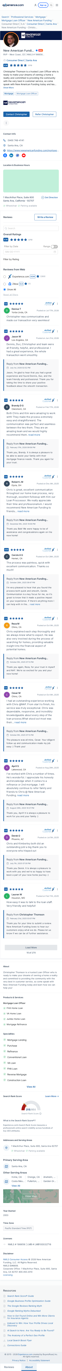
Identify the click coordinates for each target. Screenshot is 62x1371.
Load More (31, 947)
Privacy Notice (18, 1360)
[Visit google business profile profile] (17, 155)
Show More (8, 87)
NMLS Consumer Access (15, 1259)
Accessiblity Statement (39, 1360)
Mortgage (40, 16)
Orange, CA (34, 1177)
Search (5, 16)
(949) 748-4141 (16, 140)
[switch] (54, 246)
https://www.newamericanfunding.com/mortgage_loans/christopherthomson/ (33, 150)
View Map (31, 1196)
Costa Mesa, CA (20, 1181)
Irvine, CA (17, 1177)
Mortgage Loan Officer (13, 20)
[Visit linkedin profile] (11, 155)
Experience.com (25, 1354)
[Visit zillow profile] (5, 155)
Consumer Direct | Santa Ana (42, 24)
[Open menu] (56, 5)
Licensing (8, 1275)
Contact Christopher (16, 114)
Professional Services (22, 16)
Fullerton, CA (34, 1181)
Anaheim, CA (50, 1177)
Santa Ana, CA (15, 145)
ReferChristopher (44, 114)
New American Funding (40, 20)
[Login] (35, 5)
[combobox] (30, 228)
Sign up (43, 5)
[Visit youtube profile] (24, 155)
